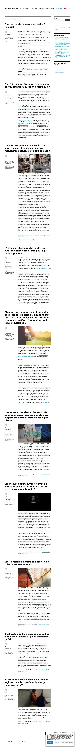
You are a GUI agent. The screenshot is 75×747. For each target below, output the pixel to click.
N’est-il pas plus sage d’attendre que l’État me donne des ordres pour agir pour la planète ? (26, 251)
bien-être (10, 165)
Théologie (40, 8)
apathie (6, 652)
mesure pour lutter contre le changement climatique (9, 270)
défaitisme (29, 656)
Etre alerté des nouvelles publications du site (62, 27)
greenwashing (7, 439)
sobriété (37, 39)
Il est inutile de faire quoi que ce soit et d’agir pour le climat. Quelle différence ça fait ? (27, 637)
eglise (10, 99)
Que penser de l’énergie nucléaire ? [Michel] (62, 46)
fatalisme (6, 653)
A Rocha (6, 158)
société (10, 168)
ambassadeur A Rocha (9, 98)
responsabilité (10, 273)
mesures (12, 167)
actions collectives (39, 387)
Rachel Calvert (7, 94)
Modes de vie (11, 38)
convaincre (7, 99)
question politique (43, 193)
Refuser (57, 742)
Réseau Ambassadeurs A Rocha (25, 120)
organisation (7, 168)
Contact (56, 71)
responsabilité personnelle (40, 268)
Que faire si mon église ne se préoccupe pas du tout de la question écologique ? (27, 85)
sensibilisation (7, 103)
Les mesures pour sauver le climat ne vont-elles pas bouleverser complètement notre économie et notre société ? (27, 148)
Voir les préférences (67, 742)
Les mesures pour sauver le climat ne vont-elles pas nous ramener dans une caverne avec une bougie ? (26, 486)
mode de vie (11, 102)
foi (9, 579)
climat (6, 167)
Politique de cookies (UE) (59, 72)
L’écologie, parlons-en (23, 124)
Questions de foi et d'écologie (16, 8)
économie (9, 167)
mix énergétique (28, 49)
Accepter (49, 742)
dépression (9, 698)
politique (6, 273)
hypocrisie (12, 439)
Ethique (10, 162)
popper (11, 579)
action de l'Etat (7, 266)
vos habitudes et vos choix (29, 108)
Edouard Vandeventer (8, 34)
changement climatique (9, 166)
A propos (56, 29)
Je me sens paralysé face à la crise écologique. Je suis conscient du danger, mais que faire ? (27, 682)
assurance (6, 165)
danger (6, 698)
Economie (6, 38)
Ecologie (34, 8)
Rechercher (56, 18)
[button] (72, 732)
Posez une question (49, 8)
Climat (6, 37)
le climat (45, 285)
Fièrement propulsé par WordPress (22, 741)
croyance (6, 578)
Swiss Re (32, 239)
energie (6, 41)
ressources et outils (41, 124)
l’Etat (35, 443)
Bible (5, 161)
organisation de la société (9, 272)
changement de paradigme (32, 541)
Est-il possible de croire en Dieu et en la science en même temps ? (27, 563)
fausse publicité (10, 438)
